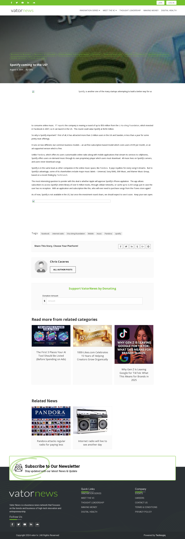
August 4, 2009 (16, 69)
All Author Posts (62, 269)
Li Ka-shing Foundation (129, 125)
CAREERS (139, 498)
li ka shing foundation (76, 233)
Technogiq (160, 535)
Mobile (91, 233)
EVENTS (139, 493)
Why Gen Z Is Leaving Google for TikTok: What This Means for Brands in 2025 (134, 375)
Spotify (82, 91)
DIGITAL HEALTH (89, 512)
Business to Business (21, 54)
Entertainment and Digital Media (74, 54)
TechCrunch (62, 175)
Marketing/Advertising (158, 54)
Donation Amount (50, 295)
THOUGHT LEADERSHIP (92, 502)
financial (96, 54)
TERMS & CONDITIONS (146, 507)
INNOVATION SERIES (91, 493)
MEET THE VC (87, 498)
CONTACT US (141, 502)
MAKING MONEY (89, 507)
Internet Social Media (135, 54)
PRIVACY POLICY (143, 512)
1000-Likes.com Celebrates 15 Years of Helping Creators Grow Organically (92, 356)
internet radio (58, 233)
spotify (118, 233)
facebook (45, 233)
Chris (31, 69)
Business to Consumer (45, 54)
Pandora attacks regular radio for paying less (51, 442)
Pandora (41, 154)
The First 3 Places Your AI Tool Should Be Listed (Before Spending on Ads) (51, 356)
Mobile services (18, 58)
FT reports (59, 125)
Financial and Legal (113, 54)
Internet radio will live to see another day (92, 442)
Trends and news (37, 58)
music (99, 233)
